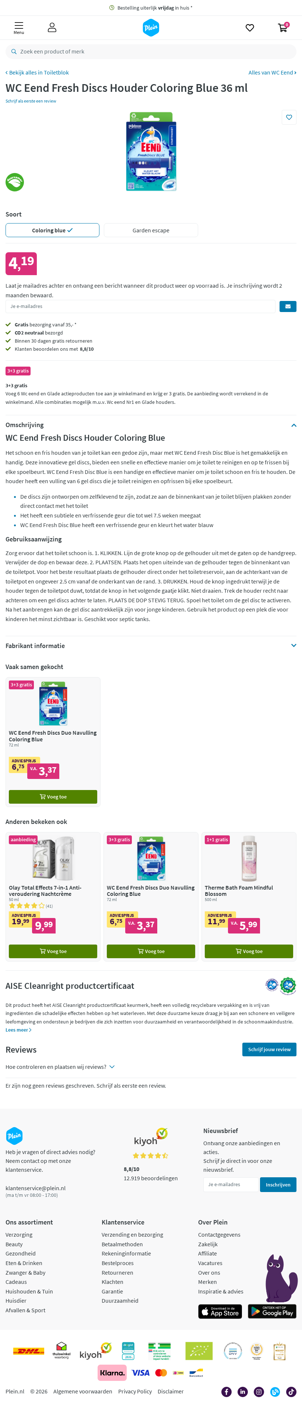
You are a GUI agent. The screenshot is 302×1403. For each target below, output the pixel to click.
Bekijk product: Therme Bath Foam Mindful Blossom (249, 896)
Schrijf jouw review (269, 1049)
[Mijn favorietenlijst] (250, 27)
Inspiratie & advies (220, 1291)
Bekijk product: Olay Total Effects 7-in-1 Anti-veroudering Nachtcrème (53, 896)
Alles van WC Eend (271, 72)
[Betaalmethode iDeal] (178, 1372)
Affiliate (207, 1253)
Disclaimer (171, 1391)
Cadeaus (16, 1281)
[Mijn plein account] (52, 27)
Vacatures (210, 1263)
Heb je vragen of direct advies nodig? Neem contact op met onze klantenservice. (50, 1160)
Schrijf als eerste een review (31, 101)
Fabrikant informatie (35, 645)
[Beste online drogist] (256, 1351)
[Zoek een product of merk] (13, 51)
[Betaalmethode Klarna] (112, 1373)
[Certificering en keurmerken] (199, 1351)
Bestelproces (118, 1263)
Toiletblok (56, 72)
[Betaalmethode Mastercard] (161, 1372)
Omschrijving (24, 425)
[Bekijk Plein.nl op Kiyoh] (96, 1351)
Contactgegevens (219, 1234)
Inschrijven (278, 1184)
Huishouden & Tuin (29, 1291)
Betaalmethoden (122, 1244)
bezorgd (39, 332)
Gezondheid (21, 1253)
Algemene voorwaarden (82, 1391)
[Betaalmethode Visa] (140, 1372)
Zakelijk (208, 1244)
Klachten (112, 1281)
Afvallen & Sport (25, 1310)
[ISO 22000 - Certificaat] (233, 1351)
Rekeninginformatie (126, 1253)
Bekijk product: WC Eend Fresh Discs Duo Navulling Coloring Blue (53, 742)
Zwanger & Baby (25, 1272)
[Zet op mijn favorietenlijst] (289, 117)
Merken (207, 1281)
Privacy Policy (135, 1391)
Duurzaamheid (120, 1300)
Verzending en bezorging (132, 1234)
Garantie (112, 1291)
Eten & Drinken (24, 1263)
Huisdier (16, 1300)
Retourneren (117, 1272)
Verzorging (19, 1234)
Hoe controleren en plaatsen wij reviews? (56, 1066)
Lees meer (17, 1029)
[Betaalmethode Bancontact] (196, 1372)
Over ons (209, 1272)
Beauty (14, 1244)
